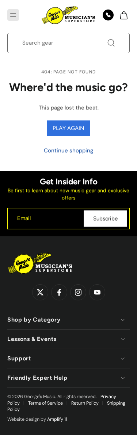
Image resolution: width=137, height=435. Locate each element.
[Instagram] (78, 292)
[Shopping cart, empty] (122, 15)
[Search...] (111, 43)
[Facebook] (59, 292)
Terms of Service (45, 403)
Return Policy (85, 403)
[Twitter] (40, 292)
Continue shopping (68, 150)
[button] (13, 15)
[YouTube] (97, 292)
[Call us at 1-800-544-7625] (108, 15)
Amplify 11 (57, 419)
